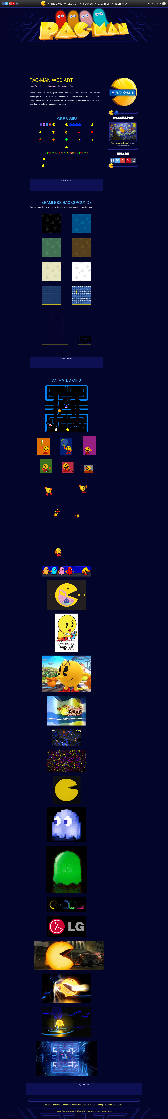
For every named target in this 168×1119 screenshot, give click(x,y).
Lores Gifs (34, 86)
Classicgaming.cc (106, 1111)
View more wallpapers (120, 142)
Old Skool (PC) (80, 1111)
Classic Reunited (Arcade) (65, 1111)
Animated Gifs (67, 86)
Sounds (88, 3)
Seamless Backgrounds (50, 86)
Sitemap (100, 1104)
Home (47, 1104)
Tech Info (121, 3)
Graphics (104, 3)
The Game (56, 3)
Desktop (72, 3)
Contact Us (90, 1111)
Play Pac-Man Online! (114, 1104)
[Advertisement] (84, 59)
